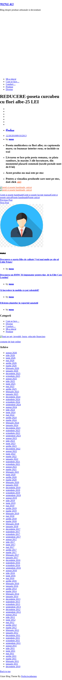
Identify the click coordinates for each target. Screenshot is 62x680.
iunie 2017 (10, 544)
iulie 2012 (10, 617)
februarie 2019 (12, 513)
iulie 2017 (10, 542)
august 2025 (11, 378)
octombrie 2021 (13, 464)
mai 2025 (10, 386)
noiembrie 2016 (13, 563)
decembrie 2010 (13, 666)
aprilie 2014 (11, 589)
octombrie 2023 (13, 433)
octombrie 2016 (13, 565)
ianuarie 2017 (12, 557)
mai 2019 (10, 506)
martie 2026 (11, 365)
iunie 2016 (10, 576)
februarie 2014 (12, 594)
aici (19, 181)
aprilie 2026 (11, 363)
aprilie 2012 (11, 625)
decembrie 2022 (13, 448)
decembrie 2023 (13, 428)
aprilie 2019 (11, 508)
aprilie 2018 (11, 518)
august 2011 (11, 646)
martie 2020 (11, 480)
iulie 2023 (10, 441)
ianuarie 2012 (12, 633)
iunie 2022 (10, 454)
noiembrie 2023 (13, 430)
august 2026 (11, 353)
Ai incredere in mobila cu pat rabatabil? (19, 290)
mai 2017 (10, 547)
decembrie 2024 (13, 397)
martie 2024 (11, 420)
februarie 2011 (12, 661)
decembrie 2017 (13, 529)
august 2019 (11, 498)
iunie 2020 (10, 474)
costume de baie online (10, 341)
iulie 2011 (10, 648)
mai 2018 (10, 516)
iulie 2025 (10, 381)
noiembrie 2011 (13, 638)
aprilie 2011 (11, 656)
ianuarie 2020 (12, 485)
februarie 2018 (12, 524)
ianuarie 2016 (12, 586)
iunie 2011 (10, 651)
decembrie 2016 (13, 560)
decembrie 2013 (13, 599)
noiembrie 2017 (13, 531)
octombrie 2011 (13, 640)
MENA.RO (7, 4)
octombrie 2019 (13, 493)
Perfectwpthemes (29, 676)
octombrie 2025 (13, 376)
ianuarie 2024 (12, 425)
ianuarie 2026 (12, 371)
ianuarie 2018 (12, 526)
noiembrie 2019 (13, 490)
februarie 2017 (12, 555)
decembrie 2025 (13, 373)
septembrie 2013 (13, 607)
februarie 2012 (12, 630)
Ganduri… (11, 84)
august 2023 (11, 438)
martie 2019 (11, 511)
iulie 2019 (10, 500)
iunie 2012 (10, 620)
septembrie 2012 (13, 612)
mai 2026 (10, 360)
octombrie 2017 (13, 534)
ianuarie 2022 (12, 459)
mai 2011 (10, 653)
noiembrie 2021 (13, 461)
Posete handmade (20, 197)
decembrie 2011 (13, 635)
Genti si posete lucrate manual (37, 195)
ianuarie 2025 (12, 394)
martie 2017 (11, 552)
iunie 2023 (10, 443)
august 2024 (11, 407)
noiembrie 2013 (13, 601)
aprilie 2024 (11, 417)
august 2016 (11, 570)
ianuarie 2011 (12, 664)
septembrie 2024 (13, 404)
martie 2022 (11, 456)
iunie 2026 (10, 358)
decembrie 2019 (13, 487)
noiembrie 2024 (13, 399)
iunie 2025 (10, 384)
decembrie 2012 (13, 609)
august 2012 (11, 614)
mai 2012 (10, 622)
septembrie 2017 (13, 537)
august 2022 (11, 451)
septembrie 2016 (13, 568)
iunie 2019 (10, 503)
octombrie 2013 (13, 604)
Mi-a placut (11, 79)
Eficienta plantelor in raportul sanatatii (19, 303)
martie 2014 (11, 591)
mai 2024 (10, 415)
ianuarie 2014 (12, 596)
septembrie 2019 (13, 495)
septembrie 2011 (13, 643)
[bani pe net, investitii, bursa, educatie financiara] (22, 336)
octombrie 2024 (13, 402)
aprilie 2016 (11, 581)
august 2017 (11, 539)
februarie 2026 (12, 368)
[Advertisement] (31, 44)
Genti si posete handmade (11, 195)
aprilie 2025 (11, 389)
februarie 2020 (12, 482)
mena (11, 139)
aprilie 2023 (11, 446)
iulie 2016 (10, 573)
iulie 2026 (10, 355)
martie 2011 (11, 659)
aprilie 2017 (11, 550)
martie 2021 (11, 469)
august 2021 (11, 467)
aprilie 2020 (11, 477)
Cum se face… (12, 81)
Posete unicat (34, 197)
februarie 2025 (12, 391)
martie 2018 (11, 521)
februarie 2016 (12, 583)
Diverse (9, 89)
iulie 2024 (10, 410)
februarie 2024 (12, 423)
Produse (9, 87)
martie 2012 (11, 627)
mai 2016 (10, 578)
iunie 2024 (10, 412)
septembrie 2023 (13, 436)
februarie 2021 (12, 472)
